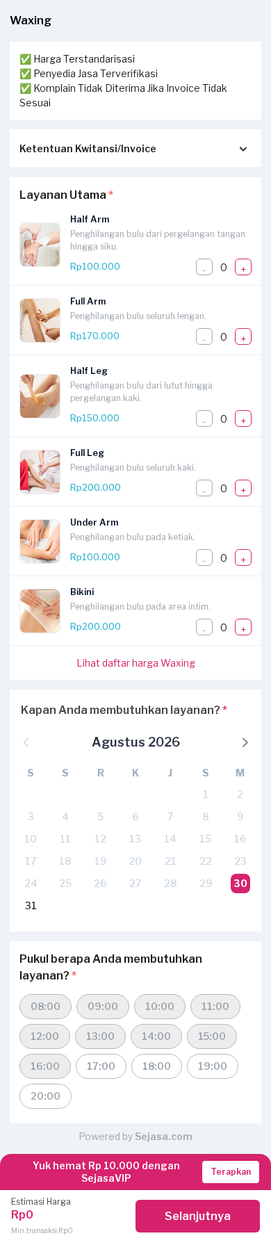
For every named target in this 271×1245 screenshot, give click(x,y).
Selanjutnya (198, 1216)
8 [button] (205, 816)
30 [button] (240, 883)
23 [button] (240, 861)
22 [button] (205, 861)
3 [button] (31, 816)
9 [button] (240, 816)
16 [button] (240, 839)
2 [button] (240, 794)
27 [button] (135, 883)
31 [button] (31, 905)
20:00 (45, 1096)
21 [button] (170, 861)
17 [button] (30, 861)
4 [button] (65, 816)
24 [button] (31, 883)
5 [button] (100, 816)
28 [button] (170, 883)
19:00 (212, 1066)
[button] (243, 741)
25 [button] (65, 883)
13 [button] (135, 839)
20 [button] (135, 861)
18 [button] (65, 861)
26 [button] (100, 883)
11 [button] (65, 839)
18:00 (156, 1066)
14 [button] (170, 839)
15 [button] (205, 839)
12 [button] (100, 839)
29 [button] (205, 883)
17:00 (101, 1066)
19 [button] (100, 861)
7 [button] (170, 816)
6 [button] (135, 816)
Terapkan (231, 1171)
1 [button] (205, 794)
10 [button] (30, 839)
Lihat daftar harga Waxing (135, 663)
